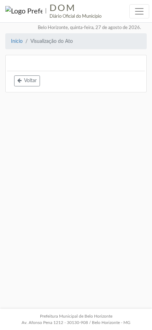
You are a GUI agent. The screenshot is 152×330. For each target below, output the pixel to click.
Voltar (30, 80)
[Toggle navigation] (139, 11)
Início (17, 41)
